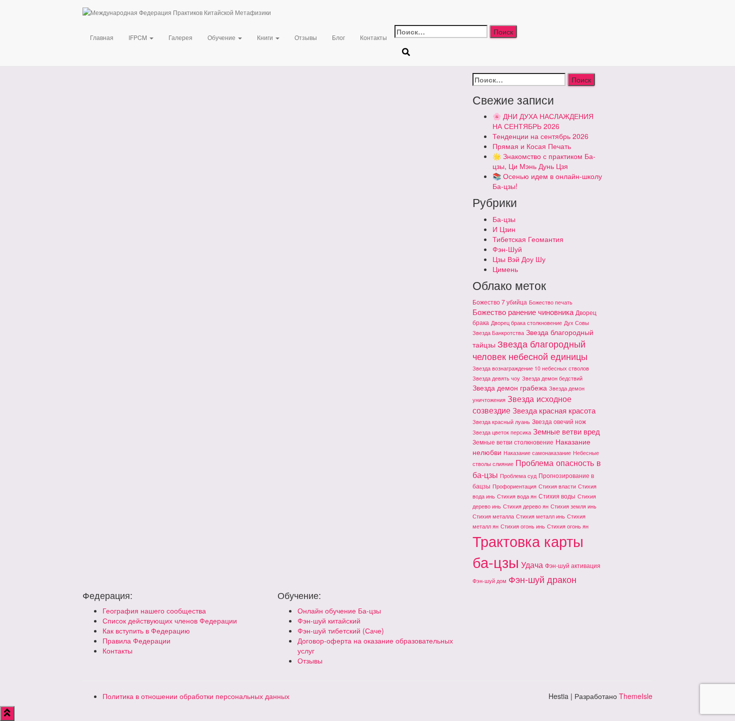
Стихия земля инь (573, 506)
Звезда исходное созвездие (522, 404)
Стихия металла (493, 516)
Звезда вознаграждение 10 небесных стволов (530, 368)
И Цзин (504, 229)
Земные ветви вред (566, 431)
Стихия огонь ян (567, 526)
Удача (532, 564)
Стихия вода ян (516, 496)
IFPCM (138, 37)
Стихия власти (557, 486)
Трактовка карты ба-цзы (528, 551)
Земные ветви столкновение (513, 442)
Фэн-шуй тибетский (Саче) (341, 631)
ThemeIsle (635, 696)
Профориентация (514, 486)
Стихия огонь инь (522, 526)
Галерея (180, 37)
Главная (102, 37)
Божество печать (550, 302)
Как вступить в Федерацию (146, 631)
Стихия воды (557, 496)
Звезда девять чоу (496, 378)
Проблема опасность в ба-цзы (536, 468)
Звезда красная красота (554, 410)
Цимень (505, 269)
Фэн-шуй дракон (542, 579)
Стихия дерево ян (525, 506)
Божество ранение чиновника (523, 311)
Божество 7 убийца (499, 302)
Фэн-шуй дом (489, 580)
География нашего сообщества (154, 611)
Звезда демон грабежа (509, 387)
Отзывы (305, 37)
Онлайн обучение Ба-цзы (339, 611)
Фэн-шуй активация (572, 565)
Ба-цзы (504, 219)
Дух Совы (576, 322)
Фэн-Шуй (507, 249)
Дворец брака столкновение (526, 322)
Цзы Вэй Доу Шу (519, 259)
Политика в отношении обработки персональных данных (196, 696)
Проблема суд (518, 476)
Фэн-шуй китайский (329, 621)
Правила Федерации (136, 641)
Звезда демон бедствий (552, 378)
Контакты (373, 37)
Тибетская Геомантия (528, 239)
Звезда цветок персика (501, 432)
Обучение (222, 37)
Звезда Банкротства (498, 332)
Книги (265, 37)
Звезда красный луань (501, 422)
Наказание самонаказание (537, 452)
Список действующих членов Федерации (169, 621)
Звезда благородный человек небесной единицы (530, 350)
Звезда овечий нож (559, 421)
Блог (338, 37)
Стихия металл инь (540, 516)
